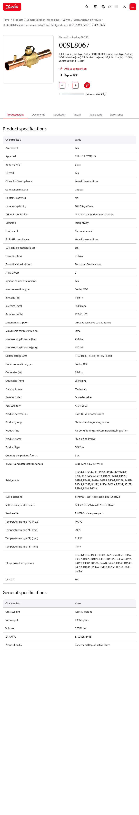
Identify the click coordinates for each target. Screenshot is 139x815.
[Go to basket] (95, 7)
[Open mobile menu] (133, 6)
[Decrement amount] (62, 85)
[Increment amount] (75, 85)
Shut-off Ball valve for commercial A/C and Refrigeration (34, 25)
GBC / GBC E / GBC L (80, 25)
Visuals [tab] (77, 114)
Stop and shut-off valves (87, 19)
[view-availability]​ (96, 94)
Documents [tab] (38, 114)
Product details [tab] (15, 114)
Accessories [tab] (116, 114)
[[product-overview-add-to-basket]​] (87, 85)
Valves (66, 19)
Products (18, 19)
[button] (106, 7)
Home (6, 19)
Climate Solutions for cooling (43, 19)
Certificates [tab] (59, 114)
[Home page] (12, 7)
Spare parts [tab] (96, 114)
